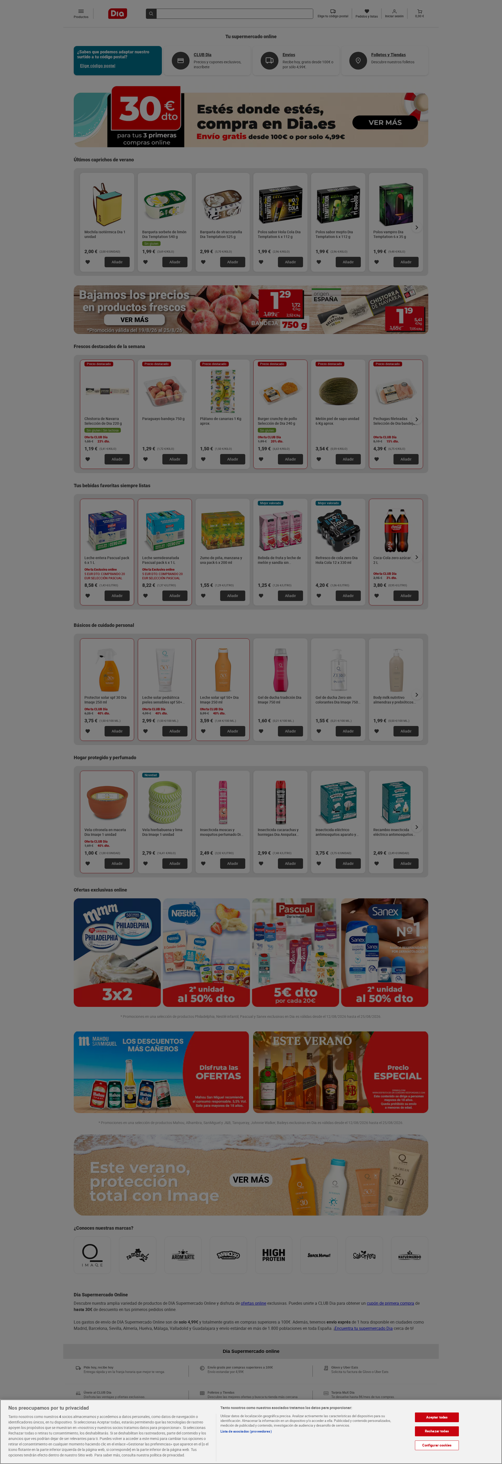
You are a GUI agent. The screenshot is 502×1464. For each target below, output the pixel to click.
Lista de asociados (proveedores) (246, 1431)
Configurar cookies (437, 1445)
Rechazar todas (437, 1431)
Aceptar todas (437, 1417)
